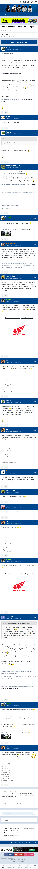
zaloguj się (24, 795)
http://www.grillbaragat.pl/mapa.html (12, 73)
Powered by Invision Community (19, 861)
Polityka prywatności (19, 858)
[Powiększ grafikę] (25, 88)
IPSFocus (10, 858)
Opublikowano (14, 49)
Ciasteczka (34, 858)
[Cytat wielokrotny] (2, 112)
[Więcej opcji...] (35, 49)
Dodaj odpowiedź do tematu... (13, 803)
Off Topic (13, 36)
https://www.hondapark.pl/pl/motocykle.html (19, 318)
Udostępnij (10, 813)
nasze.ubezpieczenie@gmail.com (9, 688)
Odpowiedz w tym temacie (19, 42)
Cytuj (6, 112)
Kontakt (28, 858)
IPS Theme (4, 858)
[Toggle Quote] (4, 139)
